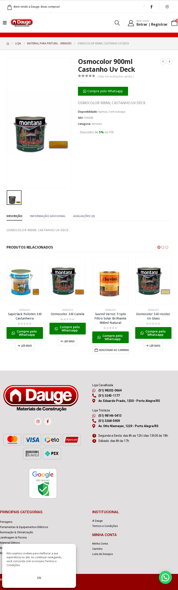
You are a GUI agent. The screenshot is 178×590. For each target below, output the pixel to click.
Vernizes (97, 124)
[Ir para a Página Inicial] (8, 43)
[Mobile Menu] (5, 23)
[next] (169, 61)
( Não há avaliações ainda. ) (115, 76)
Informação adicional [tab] (48, 216)
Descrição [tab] (14, 216)
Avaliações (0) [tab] (84, 216)
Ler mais (26, 346)
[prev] (163, 61)
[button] (117, 23)
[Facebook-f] (47, 421)
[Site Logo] (22, 22)
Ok (39, 577)
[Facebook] (151, 6)
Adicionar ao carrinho (114, 350)
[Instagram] (167, 6)
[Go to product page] (25, 280)
